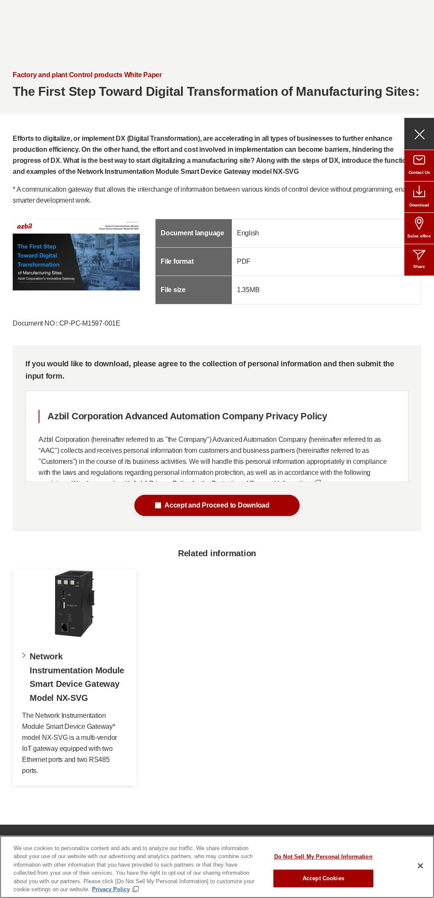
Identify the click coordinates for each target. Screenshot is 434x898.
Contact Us (419, 172)
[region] (217, 867)
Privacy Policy (111, 889)
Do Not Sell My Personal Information (323, 856)
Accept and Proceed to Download (217, 505)
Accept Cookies (323, 878)
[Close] (420, 865)
